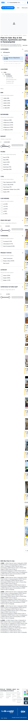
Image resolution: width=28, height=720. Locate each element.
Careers (14, 700)
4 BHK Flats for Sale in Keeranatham (11, 616)
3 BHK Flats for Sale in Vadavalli (14, 591)
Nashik (7, 697)
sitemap (5, 718)
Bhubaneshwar (9, 692)
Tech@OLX (14, 699)
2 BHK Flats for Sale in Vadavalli (14, 577)
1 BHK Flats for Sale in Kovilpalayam (17, 572)
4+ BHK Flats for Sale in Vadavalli (15, 620)
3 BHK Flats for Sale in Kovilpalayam (17, 600)
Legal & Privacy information (19, 696)
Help (18, 691)
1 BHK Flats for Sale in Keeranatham (11, 573)
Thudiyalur (10, 81)
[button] (22, 2)
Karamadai (10, 83)
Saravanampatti (11, 79)
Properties (6, 35)
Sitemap (18, 693)
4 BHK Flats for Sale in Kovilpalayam (17, 615)
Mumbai (1, 694)
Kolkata (1, 692)
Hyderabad (8, 694)
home (2, 35)
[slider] (1, 146)
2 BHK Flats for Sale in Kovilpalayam (17, 586)
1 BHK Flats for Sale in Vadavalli (14, 563)
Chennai (2, 696)
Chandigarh (8, 696)
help (2, 718)
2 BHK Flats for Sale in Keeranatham (11, 588)
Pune (1, 697)
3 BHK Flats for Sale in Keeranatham (11, 602)
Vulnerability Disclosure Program (19, 701)
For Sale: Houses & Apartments (15, 35)
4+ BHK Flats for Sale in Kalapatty (18, 632)
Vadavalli (9, 77)
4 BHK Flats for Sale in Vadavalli (14, 606)
